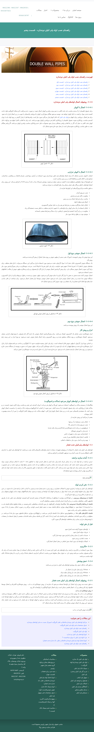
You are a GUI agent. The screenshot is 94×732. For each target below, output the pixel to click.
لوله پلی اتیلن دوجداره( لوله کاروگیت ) (78, 663)
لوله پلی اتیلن (64, 117)
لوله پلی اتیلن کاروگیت (80, 631)
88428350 (24, 8)
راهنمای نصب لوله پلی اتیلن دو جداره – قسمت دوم (72, 85)
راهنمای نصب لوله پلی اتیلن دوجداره (75, 628)
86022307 (15, 8)
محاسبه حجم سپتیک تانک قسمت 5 (47, 709)
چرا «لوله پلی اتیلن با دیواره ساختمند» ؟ (74, 637)
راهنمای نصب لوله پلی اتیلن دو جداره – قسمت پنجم (72, 94)
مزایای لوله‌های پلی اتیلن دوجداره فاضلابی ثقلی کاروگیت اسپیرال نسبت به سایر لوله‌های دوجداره (57, 622)
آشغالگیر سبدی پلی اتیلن (79, 687)
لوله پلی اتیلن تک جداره (80, 659)
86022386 (6, 8)
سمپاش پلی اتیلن (81, 693)
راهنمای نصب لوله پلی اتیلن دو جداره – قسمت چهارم (71, 91)
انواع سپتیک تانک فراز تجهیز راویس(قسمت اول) (47, 688)
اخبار (45, 10)
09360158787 (24, 15)
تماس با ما (61, 17)
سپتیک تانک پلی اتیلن (80, 668)
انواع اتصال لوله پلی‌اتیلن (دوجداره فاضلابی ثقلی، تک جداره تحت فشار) (65, 640)
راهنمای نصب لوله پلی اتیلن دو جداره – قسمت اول (72, 82)
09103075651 (6, 11)
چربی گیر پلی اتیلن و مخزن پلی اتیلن (78, 673)
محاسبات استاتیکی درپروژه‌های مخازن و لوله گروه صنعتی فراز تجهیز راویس (47, 663)
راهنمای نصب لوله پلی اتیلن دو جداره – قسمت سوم (72, 88)
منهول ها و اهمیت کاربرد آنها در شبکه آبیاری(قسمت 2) (46, 702)
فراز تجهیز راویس (87, 8)
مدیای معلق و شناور (81, 690)
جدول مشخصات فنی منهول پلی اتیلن (46, 694)
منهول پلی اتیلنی (82, 677)
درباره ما (67, 10)
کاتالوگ (70, 17)
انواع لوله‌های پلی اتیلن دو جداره (77, 634)
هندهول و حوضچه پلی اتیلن (78, 680)
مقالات (38, 10)
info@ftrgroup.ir (19, 679)
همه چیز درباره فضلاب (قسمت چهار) (48, 673)
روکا (40, 727)
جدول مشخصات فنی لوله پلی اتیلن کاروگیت (73, 625)
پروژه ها (78, 17)
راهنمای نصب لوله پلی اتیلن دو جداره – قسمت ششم (71, 97)
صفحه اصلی (76, 10)
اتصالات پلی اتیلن (81, 683)
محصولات (55, 10)
